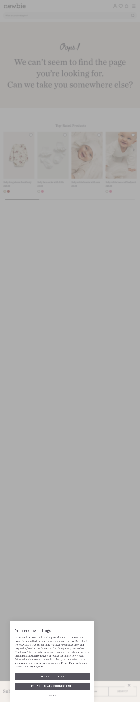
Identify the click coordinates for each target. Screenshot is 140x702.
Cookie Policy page (24, 666)
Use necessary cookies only (52, 686)
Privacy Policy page (71, 663)
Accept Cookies (52, 676)
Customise (52, 696)
